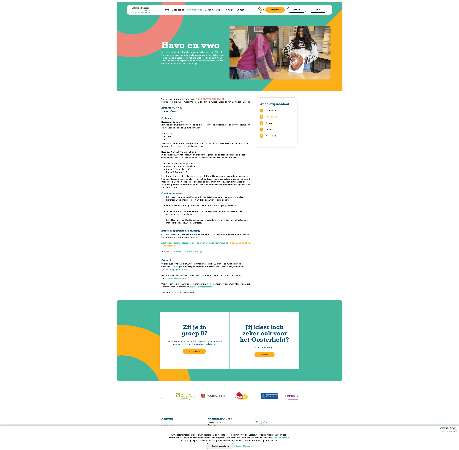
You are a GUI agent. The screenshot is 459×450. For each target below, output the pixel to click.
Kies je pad (271, 135)
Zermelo (296, 10)
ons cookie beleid (279, 437)
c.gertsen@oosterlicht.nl (201, 286)
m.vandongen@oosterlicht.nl (176, 269)
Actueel (230, 9)
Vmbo (269, 129)
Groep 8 (209, 9)
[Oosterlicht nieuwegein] (141, 9)
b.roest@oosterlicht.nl (178, 278)
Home (166, 9)
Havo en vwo (272, 116)
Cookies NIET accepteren (245, 446)
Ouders (220, 9)
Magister (275, 9)
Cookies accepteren (220, 446)
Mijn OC (318, 10)
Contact (240, 9)
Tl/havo (269, 123)
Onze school (178, 9)
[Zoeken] (261, 10)
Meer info (264, 354)
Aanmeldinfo (194, 351)
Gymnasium (271, 110)
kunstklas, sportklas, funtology (188, 251)
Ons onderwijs (194, 9)
